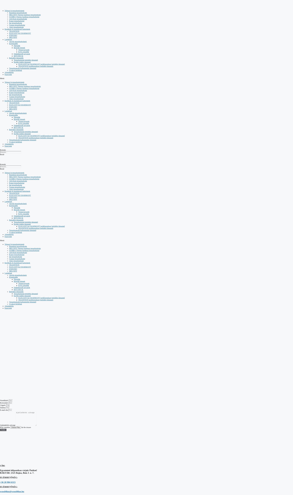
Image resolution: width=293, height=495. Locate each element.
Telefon (3, 408)
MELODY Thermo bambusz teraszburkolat (25, 15)
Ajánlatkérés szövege (8, 425)
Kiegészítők (13, 44)
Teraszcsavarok (23, 50)
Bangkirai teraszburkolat (18, 13)
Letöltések (8, 39)
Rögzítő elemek (19, 48)
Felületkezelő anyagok (22, 54)
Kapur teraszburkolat (16, 21)
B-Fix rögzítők (23, 52)
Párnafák (17, 46)
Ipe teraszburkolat (15, 23)
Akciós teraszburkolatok (18, 42)
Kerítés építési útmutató (22, 62)
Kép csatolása (5, 427)
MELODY (13, 37)
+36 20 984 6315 (8, 482)
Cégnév (3, 405)
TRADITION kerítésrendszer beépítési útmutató (35, 66)
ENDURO (13, 35)
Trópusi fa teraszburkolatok (14, 11)
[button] (146, 78)
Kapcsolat (8, 74)
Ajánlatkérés (9, 72)
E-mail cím (4, 410)
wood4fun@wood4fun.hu (12, 491)
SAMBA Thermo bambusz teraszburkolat (24, 17)
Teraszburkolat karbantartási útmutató (22, 68)
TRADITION (14, 31)
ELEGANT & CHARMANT (20, 33)
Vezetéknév (4, 400)
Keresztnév (4, 403)
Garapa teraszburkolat (17, 25)
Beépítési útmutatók (16, 58)
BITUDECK (18, 56)
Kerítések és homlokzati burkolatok (17, 29)
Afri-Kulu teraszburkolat (18, 19)
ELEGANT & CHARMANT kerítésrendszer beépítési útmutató (41, 64)
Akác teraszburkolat (16, 27)
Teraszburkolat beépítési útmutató (26, 60)
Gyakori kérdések (15, 70)
